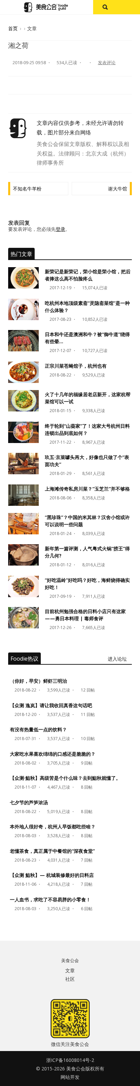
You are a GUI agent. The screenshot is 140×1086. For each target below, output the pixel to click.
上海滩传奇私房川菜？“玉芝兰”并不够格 (87, 488)
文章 (70, 970)
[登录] (128, 7)
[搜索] (105, 7)
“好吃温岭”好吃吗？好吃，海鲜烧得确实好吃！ (87, 583)
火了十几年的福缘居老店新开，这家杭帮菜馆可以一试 (87, 398)
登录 (60, 229)
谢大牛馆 (117, 188)
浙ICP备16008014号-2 (70, 1060)
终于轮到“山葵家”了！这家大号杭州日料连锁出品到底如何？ (87, 429)
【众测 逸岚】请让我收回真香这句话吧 (51, 705)
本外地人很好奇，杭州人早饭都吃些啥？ (52, 826)
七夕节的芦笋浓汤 (29, 802)
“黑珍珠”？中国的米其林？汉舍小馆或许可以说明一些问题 (87, 521)
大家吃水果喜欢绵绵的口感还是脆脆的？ (52, 754)
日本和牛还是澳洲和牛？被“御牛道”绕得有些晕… (87, 338)
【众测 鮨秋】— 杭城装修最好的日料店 (52, 875)
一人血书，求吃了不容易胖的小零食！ (50, 899)
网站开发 (70, 1077)
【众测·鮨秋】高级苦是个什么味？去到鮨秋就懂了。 (65, 778)
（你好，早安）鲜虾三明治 (38, 681)
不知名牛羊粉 (27, 188)
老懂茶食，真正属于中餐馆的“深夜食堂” (52, 851)
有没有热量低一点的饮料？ (38, 729)
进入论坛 (118, 659)
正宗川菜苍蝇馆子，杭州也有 (76, 366)
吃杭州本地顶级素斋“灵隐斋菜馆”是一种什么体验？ (87, 306)
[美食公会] (46, 7)
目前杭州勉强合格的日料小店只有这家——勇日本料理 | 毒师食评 (85, 615)
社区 (70, 979)
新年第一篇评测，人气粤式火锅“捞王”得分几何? (87, 552)
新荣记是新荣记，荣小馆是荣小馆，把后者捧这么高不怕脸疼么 (87, 275)
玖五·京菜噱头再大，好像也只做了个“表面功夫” (87, 460)
